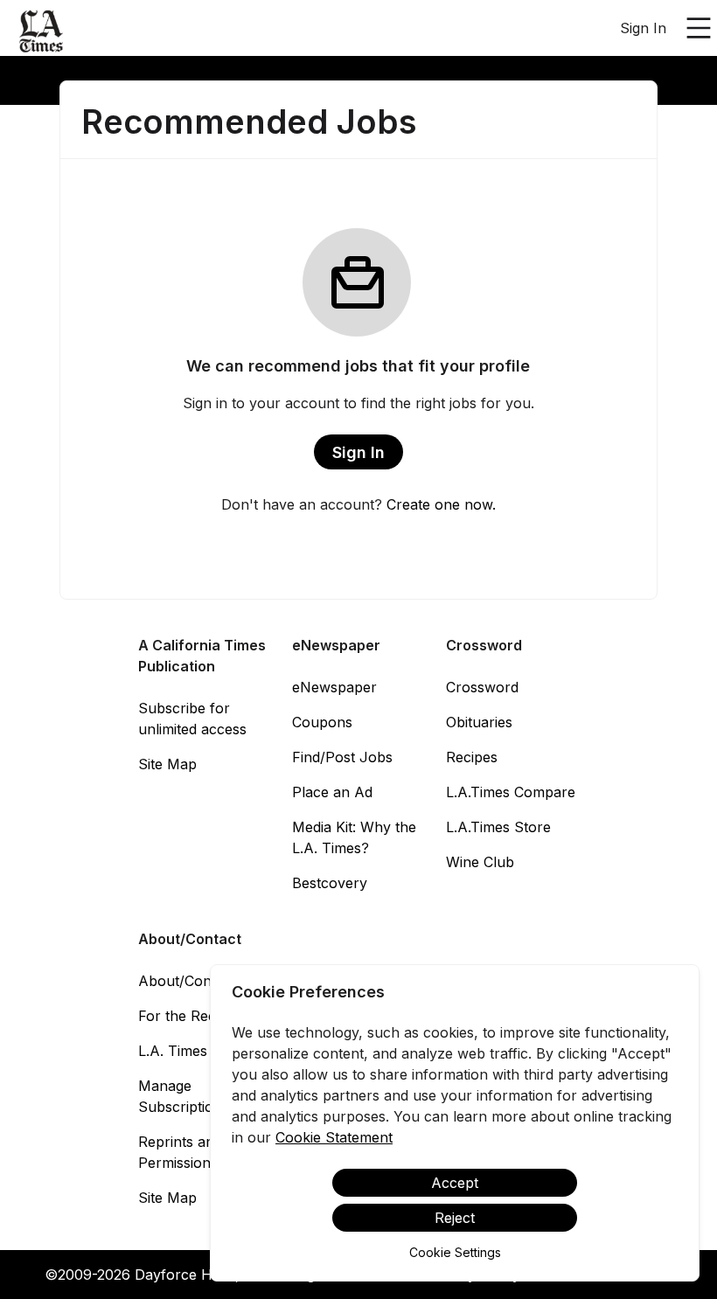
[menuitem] (41, 29)
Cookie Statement (334, 1137)
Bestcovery (329, 883)
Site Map (167, 764)
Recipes (472, 757)
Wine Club (480, 862)
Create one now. (441, 504)
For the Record (188, 1016)
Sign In (643, 28)
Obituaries (479, 722)
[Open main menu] (698, 28)
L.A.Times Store (498, 827)
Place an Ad (332, 792)
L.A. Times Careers (201, 1050)
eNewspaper (334, 687)
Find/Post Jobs (342, 757)
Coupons (322, 722)
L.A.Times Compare (510, 792)
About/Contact (187, 981)
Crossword (482, 687)
